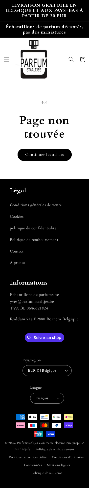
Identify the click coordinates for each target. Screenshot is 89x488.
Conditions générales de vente (36, 204)
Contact (16, 251)
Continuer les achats (44, 154)
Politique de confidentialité (28, 457)
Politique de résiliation (47, 473)
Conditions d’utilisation (68, 457)
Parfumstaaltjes (27, 443)
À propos (17, 262)
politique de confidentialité (33, 228)
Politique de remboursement (34, 239)
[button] (6, 59)
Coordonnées (33, 465)
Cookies (16, 216)
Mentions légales (58, 465)
